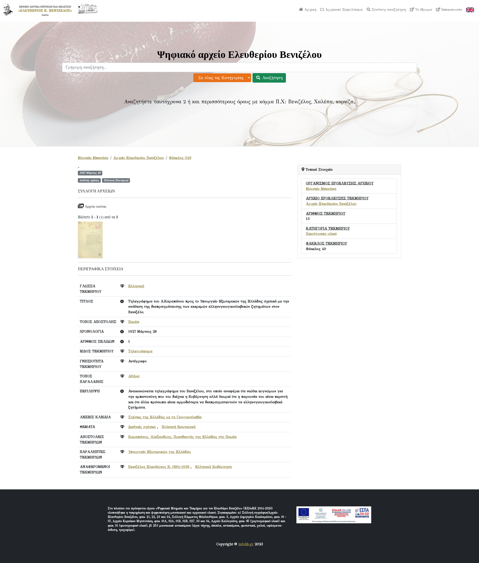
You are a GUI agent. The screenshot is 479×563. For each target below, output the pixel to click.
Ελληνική (136, 286)
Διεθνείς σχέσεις (142, 426)
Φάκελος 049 (180, 157)
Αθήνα (133, 376)
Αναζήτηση (272, 77)
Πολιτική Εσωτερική (179, 426)
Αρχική (309, 9)
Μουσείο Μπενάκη (93, 157)
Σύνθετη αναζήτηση (388, 9)
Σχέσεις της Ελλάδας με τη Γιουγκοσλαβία (165, 417)
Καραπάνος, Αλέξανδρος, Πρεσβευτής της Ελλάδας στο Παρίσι (182, 436)
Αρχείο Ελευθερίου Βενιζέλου (138, 157)
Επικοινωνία (451, 9)
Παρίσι (133, 321)
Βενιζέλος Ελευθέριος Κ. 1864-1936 (158, 466)
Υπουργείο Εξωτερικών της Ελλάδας (159, 451)
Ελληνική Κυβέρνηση (213, 466)
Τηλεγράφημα (140, 351)
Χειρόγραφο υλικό (321, 233)
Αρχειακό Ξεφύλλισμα (343, 9)
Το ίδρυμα (423, 9)
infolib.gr (246, 544)
